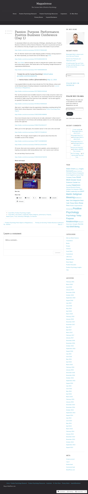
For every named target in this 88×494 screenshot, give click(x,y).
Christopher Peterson (71, 173)
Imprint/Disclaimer (51, 17)
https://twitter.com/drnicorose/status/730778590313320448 (31, 91)
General (68, 248)
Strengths (75, 224)
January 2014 (70, 434)
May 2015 (69, 391)
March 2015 (69, 396)
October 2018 (70, 295)
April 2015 (69, 394)
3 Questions (69, 240)
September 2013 (70, 444)
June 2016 (69, 356)
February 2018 (70, 316)
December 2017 (70, 321)
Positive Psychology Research (28, 13)
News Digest (69, 262)
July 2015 (68, 386)
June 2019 (69, 287)
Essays (68, 246)
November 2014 (70, 407)
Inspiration (64, 13)
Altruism (77, 168)
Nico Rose (79, 203)
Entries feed (69, 464)
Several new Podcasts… (77, 147)
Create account (70, 459)
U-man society (76, 129)
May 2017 (69, 327)
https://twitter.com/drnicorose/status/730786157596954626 (31, 103)
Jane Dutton (21, 62)
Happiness (76, 185)
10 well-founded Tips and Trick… (77, 155)
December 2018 (70, 292)
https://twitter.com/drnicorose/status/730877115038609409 (31, 141)
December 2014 (70, 404)
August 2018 (69, 300)
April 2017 (69, 330)
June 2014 (69, 420)
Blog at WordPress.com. (10, 486)
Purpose (48, 214)
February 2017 (70, 335)
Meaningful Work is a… (77, 135)
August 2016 (69, 351)
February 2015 (70, 399)
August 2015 (69, 383)
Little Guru (69, 256)
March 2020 (69, 284)
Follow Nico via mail (75, 96)
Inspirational (69, 254)
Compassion (80, 173)
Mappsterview (70, 259)
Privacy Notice (38, 17)
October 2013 (70, 442)
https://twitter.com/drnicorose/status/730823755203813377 (31, 125)
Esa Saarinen (77, 175)
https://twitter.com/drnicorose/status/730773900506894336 (31, 69)
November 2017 (70, 324)
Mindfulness (78, 197)
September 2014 (70, 412)
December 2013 (70, 436)
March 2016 (69, 364)
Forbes (74, 177)
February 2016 (70, 367)
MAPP (82, 191)
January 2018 (70, 319)
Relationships (72, 221)
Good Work (11, 212)
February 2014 (70, 431)
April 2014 (69, 426)
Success (80, 224)
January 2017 (70, 338)
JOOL (49, 55)
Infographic (76, 189)
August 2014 (69, 415)
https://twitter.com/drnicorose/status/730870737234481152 (31, 132)
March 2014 (69, 428)
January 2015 (70, 402)
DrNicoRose (9, 31)
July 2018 (68, 303)
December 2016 (70, 340)
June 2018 (69, 305)
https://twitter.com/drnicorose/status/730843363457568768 (31, 157)
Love (78, 191)
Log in (68, 461)
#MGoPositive (48, 74)
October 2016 (70, 346)
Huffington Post (69, 189)
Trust (15, 216)
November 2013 (70, 439)
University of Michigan (24, 216)
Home (14, 13)
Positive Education (71, 264)
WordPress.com (70, 469)
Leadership (26, 214)
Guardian (68, 185)
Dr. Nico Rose (74, 13)
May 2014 (69, 423)
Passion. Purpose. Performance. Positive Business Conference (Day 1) (37, 35)
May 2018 (69, 308)
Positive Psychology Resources (49, 13)
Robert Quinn (9, 216)
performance (42, 214)
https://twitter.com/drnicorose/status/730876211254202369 (31, 144)
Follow (69, 113)
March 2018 (69, 313)
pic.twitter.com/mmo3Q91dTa (27, 76)
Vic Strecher (33, 216)
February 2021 (70, 281)
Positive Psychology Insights (23, 212)
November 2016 (70, 343)
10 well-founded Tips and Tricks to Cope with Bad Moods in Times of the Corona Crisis (75, 65)
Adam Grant (70, 169)
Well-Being (74, 226)
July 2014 (68, 418)
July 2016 (68, 354)
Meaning (70, 197)
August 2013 (69, 447)
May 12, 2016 (52, 79)
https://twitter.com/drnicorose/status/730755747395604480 (31, 50)
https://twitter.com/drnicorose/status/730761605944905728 (31, 59)
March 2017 (69, 332)
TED (68, 227)
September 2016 (70, 348)
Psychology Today (73, 215)
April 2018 (69, 311)
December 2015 (70, 372)
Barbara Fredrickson (77, 171)
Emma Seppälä (70, 175)
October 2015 (70, 378)
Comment (57, 252)
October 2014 (70, 410)
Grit (79, 182)
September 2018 (70, 297)
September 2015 (70, 380)
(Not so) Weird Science (72, 238)
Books (68, 243)
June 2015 (69, 388)
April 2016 (69, 362)
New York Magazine (73, 200)
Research (81, 221)
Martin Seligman (33, 214)
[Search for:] (75, 75)
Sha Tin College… (76, 153)
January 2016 (70, 370)
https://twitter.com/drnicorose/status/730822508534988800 (31, 114)
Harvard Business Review (73, 187)
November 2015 (70, 375)
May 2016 (69, 359)
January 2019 (70, 289)
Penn (67, 205)
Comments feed (70, 467)
